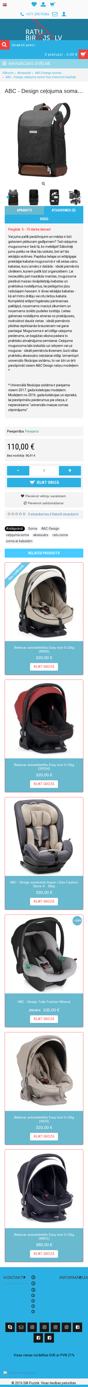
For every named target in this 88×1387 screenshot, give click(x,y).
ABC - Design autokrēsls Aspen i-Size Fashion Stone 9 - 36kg (44, 884)
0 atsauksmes (38, 514)
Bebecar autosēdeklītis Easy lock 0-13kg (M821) (44, 1236)
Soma (32, 528)
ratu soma (60, 535)
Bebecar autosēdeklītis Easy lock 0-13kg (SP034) (44, 766)
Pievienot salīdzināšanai (45, 503)
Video (44, 219)
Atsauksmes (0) (64, 210)
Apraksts (24, 210)
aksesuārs (40, 535)
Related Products (44, 553)
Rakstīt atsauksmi (65, 514)
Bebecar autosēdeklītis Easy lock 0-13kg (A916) (44, 1119)
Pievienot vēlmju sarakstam (45, 496)
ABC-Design (50, 528)
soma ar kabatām (19, 541)
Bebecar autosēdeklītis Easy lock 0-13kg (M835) (44, 649)
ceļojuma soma (17, 535)
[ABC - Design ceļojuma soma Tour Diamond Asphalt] (44, 140)
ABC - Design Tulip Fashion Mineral (44, 1002)
